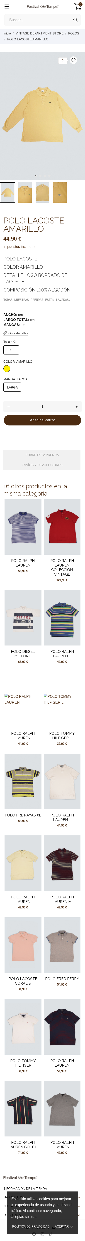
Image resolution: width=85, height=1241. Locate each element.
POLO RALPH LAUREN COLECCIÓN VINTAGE (62, 568)
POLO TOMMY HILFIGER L (62, 735)
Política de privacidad (30, 1226)
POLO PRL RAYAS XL (23, 815)
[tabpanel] (42, 116)
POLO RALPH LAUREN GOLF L (22, 1144)
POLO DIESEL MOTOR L (23, 653)
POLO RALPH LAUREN (23, 563)
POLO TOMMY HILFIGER (23, 1063)
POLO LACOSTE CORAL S (23, 981)
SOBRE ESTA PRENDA (42, 455)
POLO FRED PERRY (62, 979)
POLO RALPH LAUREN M (62, 899)
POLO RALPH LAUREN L (62, 653)
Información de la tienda (25, 1189)
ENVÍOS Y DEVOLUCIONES (42, 465)
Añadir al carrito (42, 420)
